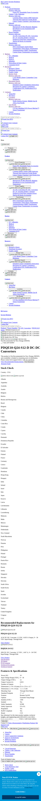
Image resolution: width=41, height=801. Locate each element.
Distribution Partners (28, 723)
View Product (5, 643)
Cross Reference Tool (11, 767)
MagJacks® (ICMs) (19, 27)
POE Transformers (19, 47)
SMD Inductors (33, 18)
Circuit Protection (10, 748)
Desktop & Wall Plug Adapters (23, 39)
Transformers (9, 756)
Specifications (5, 659)
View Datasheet (28, 362)
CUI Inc (15, 108)
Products (7, 7)
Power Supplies (12, 328)
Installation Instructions (31, 85)
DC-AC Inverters (18, 38)
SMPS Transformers (30, 50)
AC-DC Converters (19, 36)
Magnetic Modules (31, 27)
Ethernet (7, 752)
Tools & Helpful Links (8, 761)
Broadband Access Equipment (22, 28)
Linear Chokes (17, 21)
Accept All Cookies (20, 797)
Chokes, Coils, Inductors (12, 750)
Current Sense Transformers (22, 52)
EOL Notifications (27, 88)
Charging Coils (27, 21)
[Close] (5, 144)
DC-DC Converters (31, 36)
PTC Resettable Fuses (24, 12)
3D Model (4, 661)
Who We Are (14, 728)
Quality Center (9, 768)
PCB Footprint (5, 663)
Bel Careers (4, 2)
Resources (8, 66)
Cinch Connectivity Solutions (14, 736)
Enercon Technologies (12, 738)
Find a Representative (15, 723)
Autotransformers (18, 50)
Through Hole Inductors (20, 19)
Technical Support (6, 667)
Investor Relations (14, 2)
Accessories (34, 12)
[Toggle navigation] (13, 136)
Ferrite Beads (32, 19)
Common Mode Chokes (20, 18)
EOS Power (28, 108)
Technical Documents (7, 665)
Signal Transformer (19, 110)
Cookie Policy (29, 787)
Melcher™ (35, 108)
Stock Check (9, 765)
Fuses (15, 12)
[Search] (20, 117)
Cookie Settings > (20, 791)
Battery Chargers (29, 38)
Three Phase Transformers (29, 48)
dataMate (21, 108)
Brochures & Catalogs (20, 86)
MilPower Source (10, 739)
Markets (7, 54)
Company (8, 92)
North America (17, 101)
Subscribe (4, 721)
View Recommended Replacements (12, 362)
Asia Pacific (21, 103)
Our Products (14, 745)
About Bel (8, 732)
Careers (7, 734)
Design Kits (36, 21)
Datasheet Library (18, 85)
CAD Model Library (19, 77)
